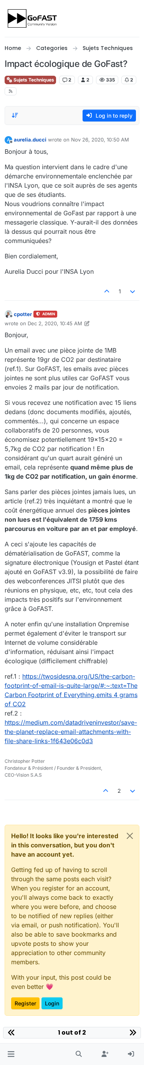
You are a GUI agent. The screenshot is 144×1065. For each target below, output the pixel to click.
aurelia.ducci (30, 139)
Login (52, 1003)
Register (25, 1003)
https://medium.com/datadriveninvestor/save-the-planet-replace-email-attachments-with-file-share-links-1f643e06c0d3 (71, 732)
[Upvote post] (107, 291)
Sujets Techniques (33, 80)
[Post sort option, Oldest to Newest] (15, 115)
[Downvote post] (133, 291)
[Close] (130, 836)
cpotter (23, 314)
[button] (11, 1054)
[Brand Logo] (33, 18)
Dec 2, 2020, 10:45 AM (55, 323)
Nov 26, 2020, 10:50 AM (100, 139)
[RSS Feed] (11, 91)
